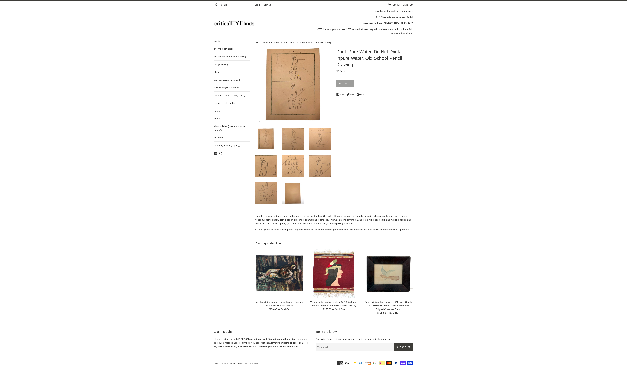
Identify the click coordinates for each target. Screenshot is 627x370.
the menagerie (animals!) (227, 80)
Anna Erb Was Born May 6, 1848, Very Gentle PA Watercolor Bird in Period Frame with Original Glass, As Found (388, 306)
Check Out (408, 5)
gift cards (218, 137)
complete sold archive (225, 103)
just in (217, 41)
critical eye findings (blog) (227, 145)
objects (217, 72)
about (217, 118)
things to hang (221, 64)
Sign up (267, 5)
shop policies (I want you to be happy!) (229, 128)
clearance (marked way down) (229, 95)
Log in (257, 5)
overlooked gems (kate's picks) (230, 56)
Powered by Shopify (251, 363)
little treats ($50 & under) (227, 87)
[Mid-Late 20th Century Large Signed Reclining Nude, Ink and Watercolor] (279, 273)
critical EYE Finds (236, 363)
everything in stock (223, 49)
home (217, 111)
